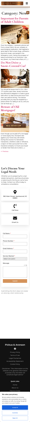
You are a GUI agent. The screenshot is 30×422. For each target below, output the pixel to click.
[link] (27, 12)
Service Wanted (9, 256)
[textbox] (13, 258)
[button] (27, 3)
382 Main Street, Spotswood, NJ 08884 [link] (15, 197)
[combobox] (15, 258)
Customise (15, 412)
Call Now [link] (15, 210)
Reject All (15, 418)
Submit (15, 281)
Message (6, 263)
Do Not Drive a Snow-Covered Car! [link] (13, 64)
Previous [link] (4, 151)
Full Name (7, 233)
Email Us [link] (15, 222)
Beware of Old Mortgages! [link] (10, 108)
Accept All (15, 407)
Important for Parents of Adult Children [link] (14, 20)
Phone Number (8, 241)
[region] (15, 407)
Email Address (8, 248)
